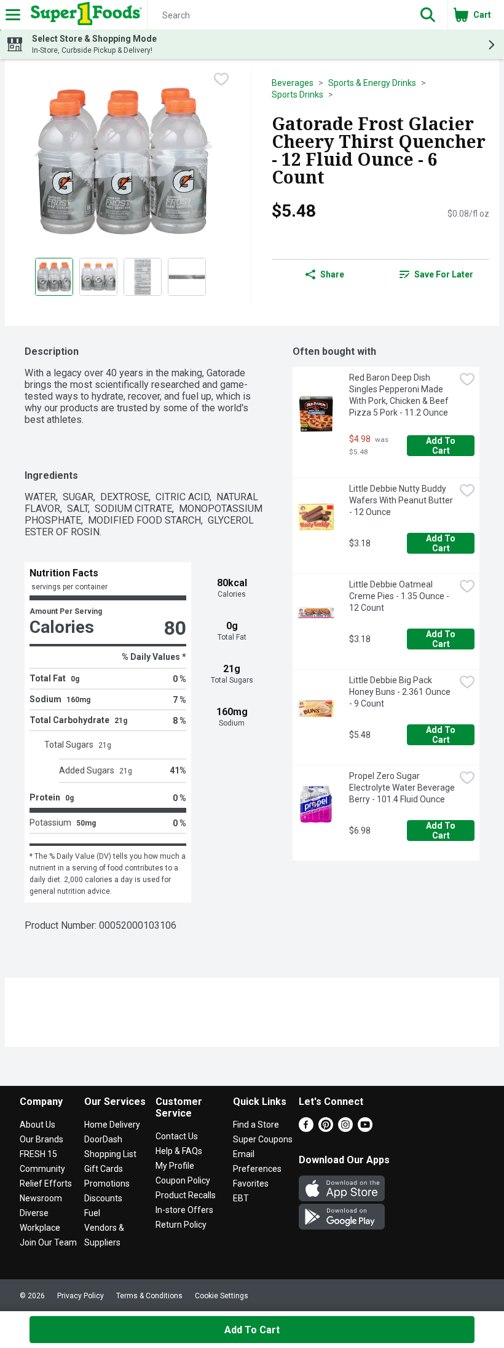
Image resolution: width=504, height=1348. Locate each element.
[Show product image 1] (54, 277)
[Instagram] (345, 1128)
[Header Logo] (84, 15)
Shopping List (110, 1154)
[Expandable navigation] (13, 15)
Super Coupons (263, 1139)
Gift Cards (103, 1169)
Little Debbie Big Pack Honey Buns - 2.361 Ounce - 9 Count (400, 691)
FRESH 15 (38, 1154)
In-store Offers (184, 1210)
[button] (427, 14)
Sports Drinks (297, 94)
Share (332, 274)
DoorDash (103, 1139)
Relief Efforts (46, 1183)
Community (42, 1169)
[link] (436, 274)
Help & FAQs (179, 1151)
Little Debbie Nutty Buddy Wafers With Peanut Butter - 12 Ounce (402, 500)
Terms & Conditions (149, 1296)
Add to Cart (441, 445)
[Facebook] (306, 1128)
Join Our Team (48, 1242)
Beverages (292, 83)
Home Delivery (112, 1124)
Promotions (107, 1183)
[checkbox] (221, 79)
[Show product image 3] (143, 277)
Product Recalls (186, 1195)
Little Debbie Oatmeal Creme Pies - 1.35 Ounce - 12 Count (400, 596)
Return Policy (181, 1225)
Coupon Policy (183, 1180)
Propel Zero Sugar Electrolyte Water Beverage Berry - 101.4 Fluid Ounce (402, 787)
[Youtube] (365, 1128)
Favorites (251, 1183)
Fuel (92, 1213)
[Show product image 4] (187, 277)
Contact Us (177, 1136)
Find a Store (256, 1124)
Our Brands (41, 1139)
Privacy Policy (80, 1296)
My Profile (175, 1166)
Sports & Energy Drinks (372, 83)
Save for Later (443, 274)
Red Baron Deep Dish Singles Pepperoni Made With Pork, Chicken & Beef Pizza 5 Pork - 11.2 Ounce (400, 395)
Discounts (103, 1198)
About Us (37, 1124)
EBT (241, 1198)
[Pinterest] (325, 1128)
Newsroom (41, 1198)
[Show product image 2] (98, 277)
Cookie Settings (221, 1296)
